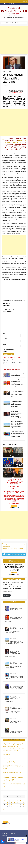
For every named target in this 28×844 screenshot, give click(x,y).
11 (7, 802)
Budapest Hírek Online (14, 740)
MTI (6, 71)
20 (14, 804)
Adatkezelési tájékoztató (5, 834)
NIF (11, 616)
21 (17, 804)
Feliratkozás (6, 595)
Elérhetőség (12, 833)
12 (11, 802)
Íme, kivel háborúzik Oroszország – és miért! (11, 775)
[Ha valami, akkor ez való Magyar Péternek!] (7, 608)
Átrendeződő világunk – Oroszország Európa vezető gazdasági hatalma (13, 545)
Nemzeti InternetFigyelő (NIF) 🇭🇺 (14, 11)
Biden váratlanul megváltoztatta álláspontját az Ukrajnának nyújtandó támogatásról (12, 549)
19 (11, 804)
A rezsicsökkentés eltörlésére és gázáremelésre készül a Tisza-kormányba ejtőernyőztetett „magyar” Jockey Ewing (13, 654)
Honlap (4, 344)
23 (23, 804)
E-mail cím (5, 338)
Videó (9, 71)
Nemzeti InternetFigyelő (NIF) (12, 840)
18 (7, 804)
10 (4, 802)
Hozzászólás (6, 316)
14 (17, 802)
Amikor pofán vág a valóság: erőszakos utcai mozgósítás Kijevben (16, 731)
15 (20, 802)
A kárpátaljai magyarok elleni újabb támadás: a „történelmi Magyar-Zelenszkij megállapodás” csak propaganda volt (13, 767)
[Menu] (2, 1)
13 (14, 802)
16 (23, 802)
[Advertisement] (14, 40)
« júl (3, 809)
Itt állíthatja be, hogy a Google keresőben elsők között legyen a (15, 91)
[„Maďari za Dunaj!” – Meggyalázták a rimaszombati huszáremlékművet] (7, 697)
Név (4, 333)
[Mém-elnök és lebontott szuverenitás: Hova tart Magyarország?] (7, 720)
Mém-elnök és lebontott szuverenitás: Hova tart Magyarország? (16, 721)
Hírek (4, 71)
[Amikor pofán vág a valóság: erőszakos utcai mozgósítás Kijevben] (7, 730)
